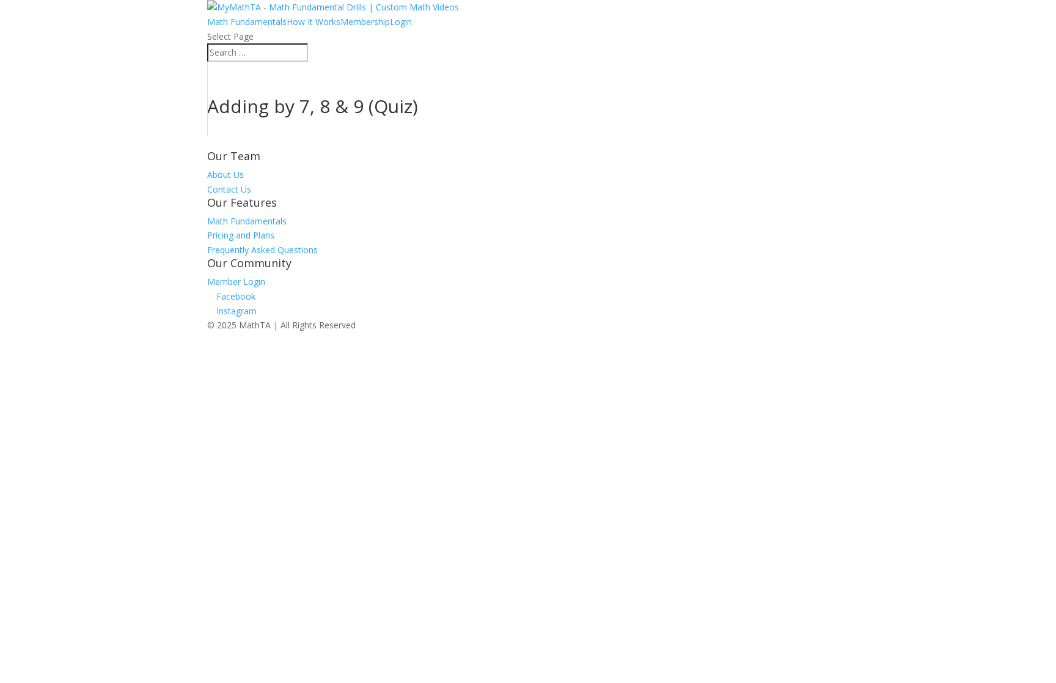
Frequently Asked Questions (262, 250)
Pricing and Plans (240, 235)
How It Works (313, 22)
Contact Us (229, 189)
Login (401, 22)
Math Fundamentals (247, 22)
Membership (365, 22)
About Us (225, 174)
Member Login (236, 281)
